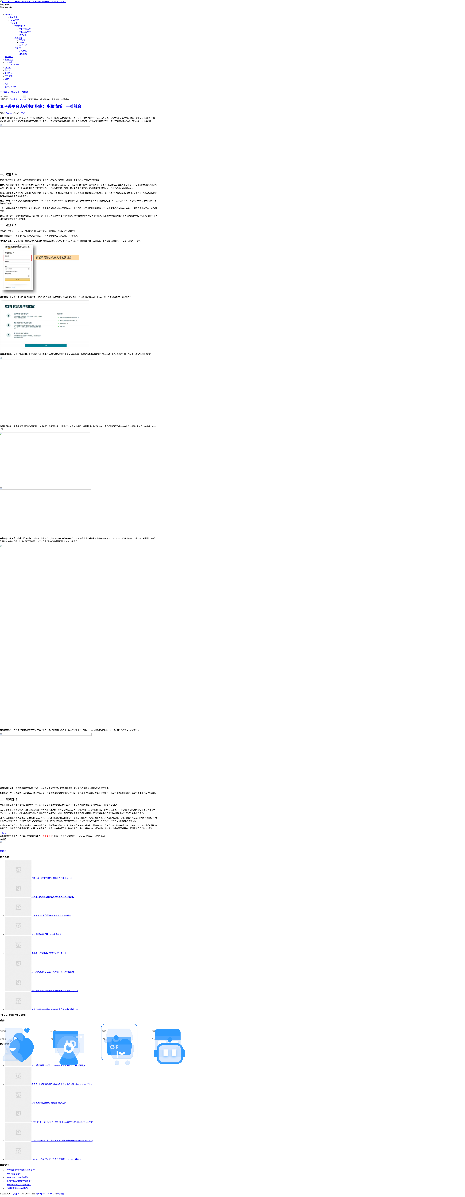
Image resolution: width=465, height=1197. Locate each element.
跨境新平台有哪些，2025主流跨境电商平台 (49, 953)
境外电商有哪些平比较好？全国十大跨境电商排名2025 (54, 991)
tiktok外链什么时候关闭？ (18, 1177)
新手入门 (23, 35)
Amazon (22, 42)
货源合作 (9, 60)
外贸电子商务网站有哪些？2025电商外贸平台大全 (52, 897)
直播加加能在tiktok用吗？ (18, 1188)
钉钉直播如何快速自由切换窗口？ (21, 1170)
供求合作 (9, 70)
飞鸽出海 (62, 2)
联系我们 (61, 1194)
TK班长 (3, 851)
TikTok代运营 (10, 87)
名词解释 (23, 54)
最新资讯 (13, 17)
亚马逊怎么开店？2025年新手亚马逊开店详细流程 (52, 972)
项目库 (8, 68)
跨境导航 (9, 73)
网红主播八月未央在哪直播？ (19, 1181)
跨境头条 (13, 23)
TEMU (22, 40)
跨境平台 (18, 38)
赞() (22, 113)
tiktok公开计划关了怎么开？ (19, 1185)
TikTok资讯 (14, 20)
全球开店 (9, 57)
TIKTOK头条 (20, 26)
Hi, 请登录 (4, 92)
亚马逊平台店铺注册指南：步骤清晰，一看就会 (40, 106)
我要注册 (15, 92)
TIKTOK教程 (25, 32)
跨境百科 (18, 48)
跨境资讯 (9, 14)
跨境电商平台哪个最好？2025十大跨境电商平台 (51, 878)
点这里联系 (47, 836)
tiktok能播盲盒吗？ (15, 1174)
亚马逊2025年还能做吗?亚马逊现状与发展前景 (51, 916)
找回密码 (25, 92)
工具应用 (9, 76)
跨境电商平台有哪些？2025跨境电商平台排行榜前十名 (54, 1009)
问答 (7, 79)
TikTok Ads (14, 65)
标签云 (8, 84)
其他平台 (23, 45)
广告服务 (9, 62)
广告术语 (23, 51)
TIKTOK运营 (25, 29)
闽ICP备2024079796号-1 (46, 1194)
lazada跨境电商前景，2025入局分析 (46, 934)
